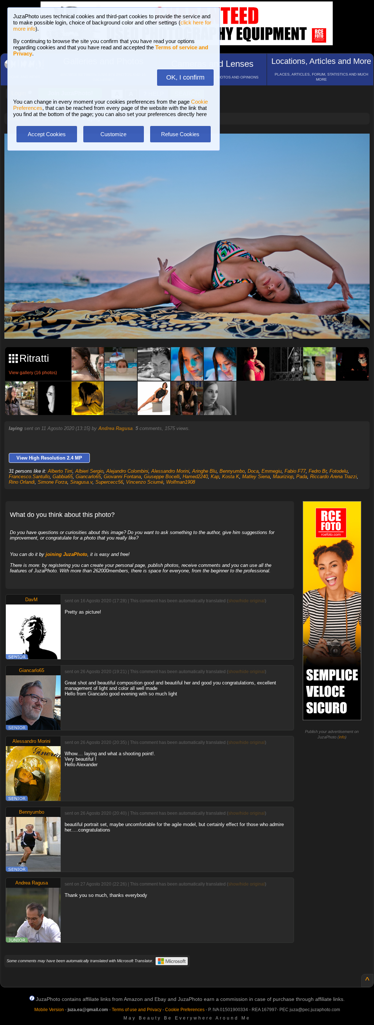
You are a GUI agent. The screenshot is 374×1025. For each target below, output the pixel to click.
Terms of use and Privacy (136, 1009)
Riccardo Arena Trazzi (333, 476)
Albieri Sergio (89, 471)
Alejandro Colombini (127, 471)
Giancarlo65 (88, 476)
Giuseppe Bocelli (162, 476)
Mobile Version (49, 1009)
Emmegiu (272, 471)
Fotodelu (338, 471)
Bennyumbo (232, 471)
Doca (253, 471)
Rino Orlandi (22, 482)
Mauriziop (283, 476)
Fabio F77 (295, 471)
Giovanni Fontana (122, 476)
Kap (215, 476)
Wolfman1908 (180, 482)
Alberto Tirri (60, 471)
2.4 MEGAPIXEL (192, 325)
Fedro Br (318, 471)
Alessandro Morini (170, 471)
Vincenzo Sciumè (144, 482)
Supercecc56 (109, 482)
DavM (31, 599)
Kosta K (230, 476)
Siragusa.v (81, 482)
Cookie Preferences (185, 1009)
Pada (301, 476)
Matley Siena (256, 476)
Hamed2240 (195, 476)
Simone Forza (52, 482)
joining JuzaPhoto (66, 554)
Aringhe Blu (204, 471)
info (342, 737)
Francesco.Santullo (29, 476)
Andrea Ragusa (115, 428)
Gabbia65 (63, 476)
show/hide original (246, 600)
